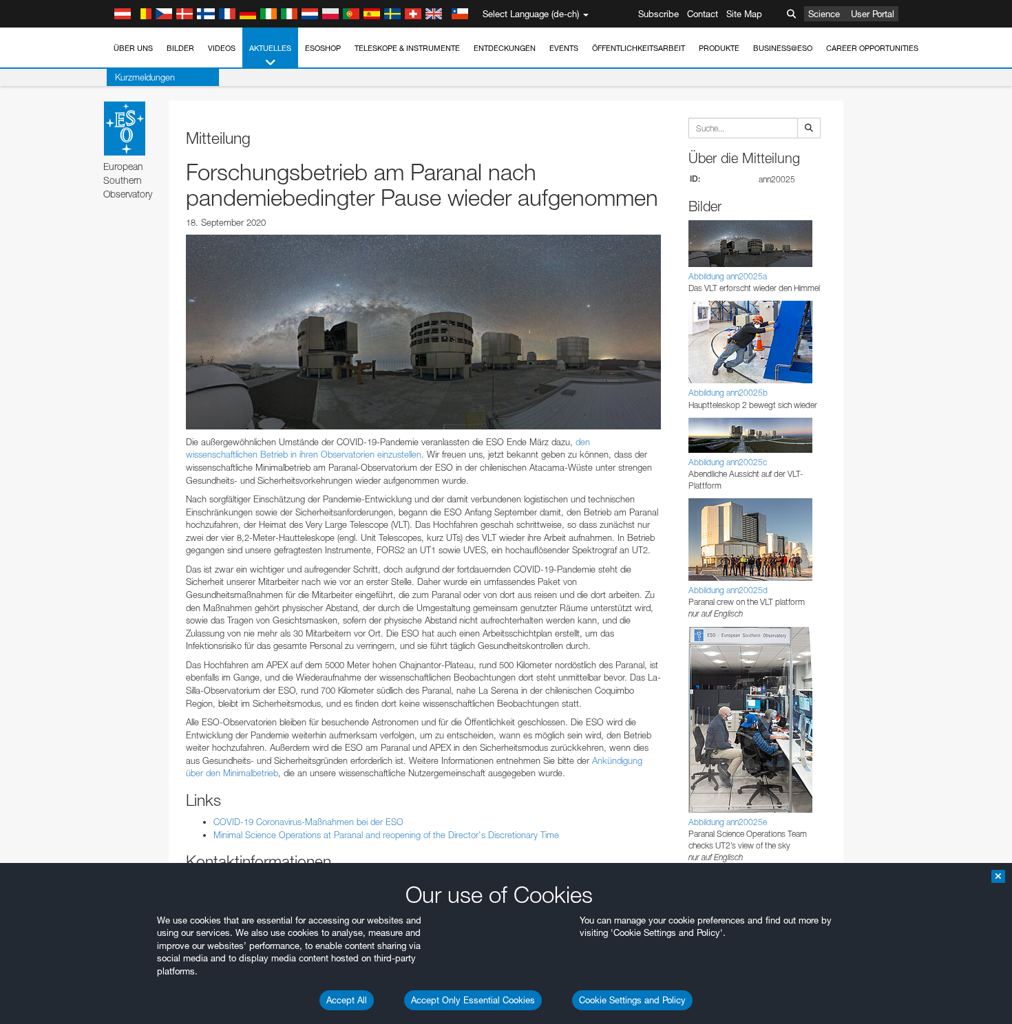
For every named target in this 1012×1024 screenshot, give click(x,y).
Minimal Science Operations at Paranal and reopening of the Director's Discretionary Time (386, 834)
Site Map (744, 13)
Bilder (180, 48)
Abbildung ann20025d (728, 590)
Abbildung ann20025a (727, 276)
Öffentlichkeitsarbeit (638, 48)
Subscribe (658, 13)
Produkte (719, 48)
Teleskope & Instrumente (407, 48)
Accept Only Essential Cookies (473, 999)
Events (563, 48)
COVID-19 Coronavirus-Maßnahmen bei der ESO (308, 821)
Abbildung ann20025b (728, 392)
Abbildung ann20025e (727, 822)
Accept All (346, 999)
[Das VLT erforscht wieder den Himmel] (423, 332)
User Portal (872, 13)
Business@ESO (782, 48)
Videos (221, 48)
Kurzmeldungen (145, 77)
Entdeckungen (505, 48)
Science (824, 13)
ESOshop (323, 48)
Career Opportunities (872, 48)
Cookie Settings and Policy (632, 999)
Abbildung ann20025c (727, 462)
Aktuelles (270, 48)
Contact (702, 13)
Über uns (133, 48)
